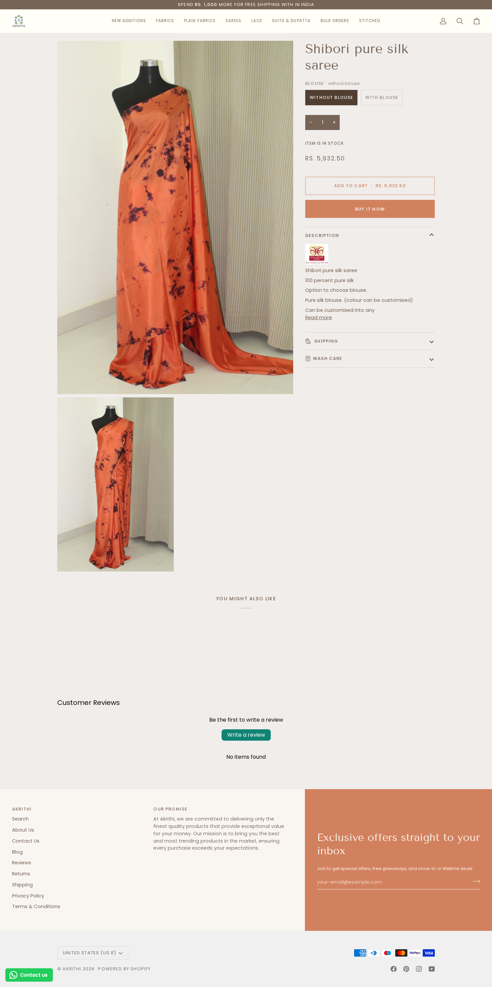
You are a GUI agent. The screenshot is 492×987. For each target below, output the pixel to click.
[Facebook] (394, 969)
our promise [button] (170, 809)
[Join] (474, 881)
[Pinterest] (406, 969)
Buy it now (370, 209)
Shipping (325, 341)
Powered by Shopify (124, 969)
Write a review (246, 735)
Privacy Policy (28, 895)
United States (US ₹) (89, 953)
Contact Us (25, 841)
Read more (318, 317)
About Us (23, 830)
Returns (21, 873)
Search (20, 819)
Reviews (21, 862)
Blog (17, 852)
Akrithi (72, 969)
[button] (129, 21)
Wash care (327, 358)
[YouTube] (432, 969)
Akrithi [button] (21, 809)
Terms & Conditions (36, 906)
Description (322, 235)
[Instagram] (419, 969)
